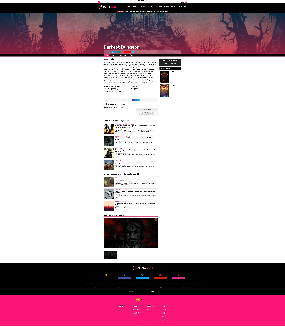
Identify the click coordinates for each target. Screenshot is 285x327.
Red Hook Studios (115, 86)
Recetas (164, 315)
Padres (164, 310)
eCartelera (135, 310)
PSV (143, 114)
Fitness (163, 318)
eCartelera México (137, 312)
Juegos (135, 7)
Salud (163, 313)
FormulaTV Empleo (137, 308)
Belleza (164, 309)
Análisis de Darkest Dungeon (114, 104)
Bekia (163, 306)
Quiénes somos (98, 287)
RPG (136, 86)
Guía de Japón (136, 315)
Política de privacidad (142, 287)
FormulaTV (135, 306)
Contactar (153, 291)
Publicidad (131, 291)
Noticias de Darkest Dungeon (116, 121)
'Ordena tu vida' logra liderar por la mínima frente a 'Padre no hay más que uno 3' (142, 11)
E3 (185, 7)
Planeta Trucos (121, 306)
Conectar (182, 2)
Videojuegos (111, 14)
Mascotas (164, 316)
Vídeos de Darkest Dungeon (115, 215)
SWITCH (149, 114)
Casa (163, 319)
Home (128, 7)
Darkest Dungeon (119, 14)
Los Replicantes (136, 309)
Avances (159, 7)
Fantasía (136, 88)
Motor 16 (149, 309)
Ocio (180, 7)
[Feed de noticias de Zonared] (106, 276)
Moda (163, 308)
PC (146, 114)
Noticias (143, 7)
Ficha (106, 55)
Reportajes (122, 55)
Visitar (138, 90)
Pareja (163, 312)
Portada (105, 14)
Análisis (151, 7)
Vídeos (166, 7)
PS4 (141, 114)
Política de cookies (164, 287)
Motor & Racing (150, 306)
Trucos (173, 7)
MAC (153, 114)
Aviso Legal (120, 287)
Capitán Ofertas (121, 308)
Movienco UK (135, 313)
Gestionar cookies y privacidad (186, 287)
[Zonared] (107, 7)
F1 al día (149, 308)
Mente (163, 320)
